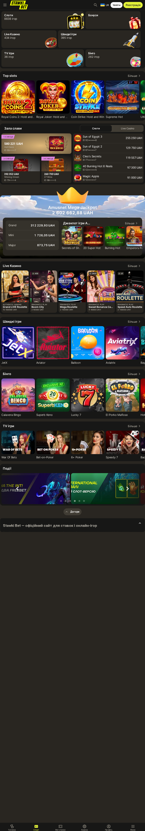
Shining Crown (11, 177)
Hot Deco (9, 147)
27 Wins (48, 177)
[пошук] (95, 5)
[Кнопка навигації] (4, 4)
